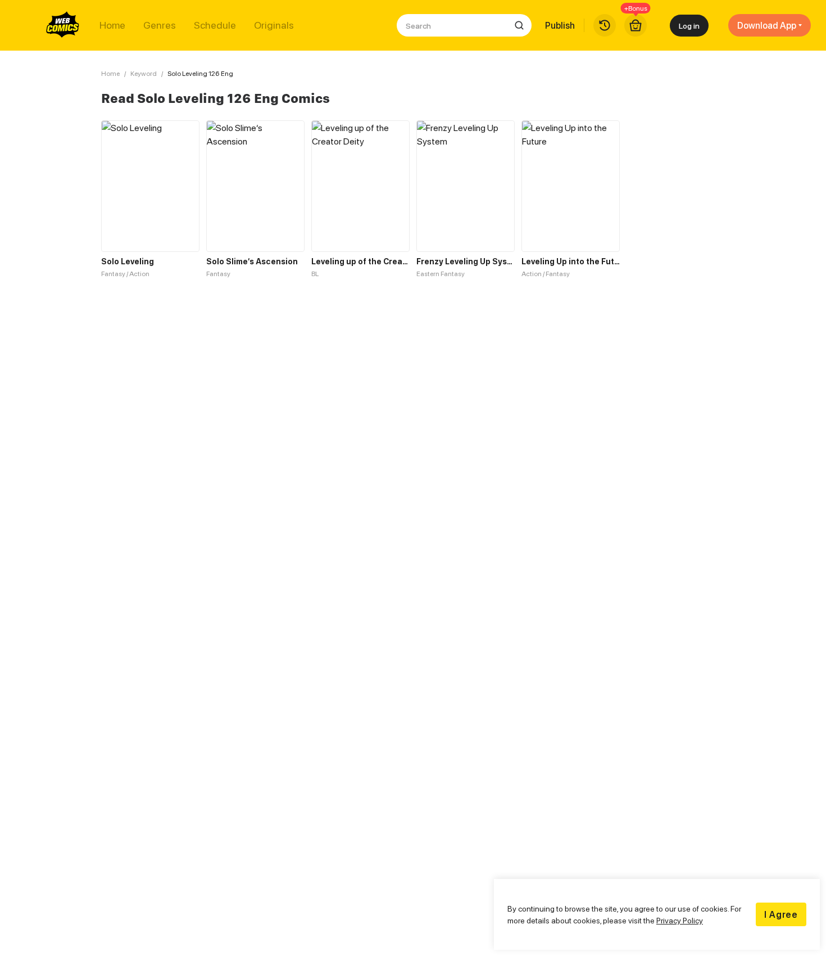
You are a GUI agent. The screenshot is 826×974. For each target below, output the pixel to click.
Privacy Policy (679, 920)
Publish (560, 25)
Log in (689, 25)
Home (112, 25)
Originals (274, 25)
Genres (159, 25)
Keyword (143, 73)
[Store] (635, 25)
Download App (766, 25)
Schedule (215, 25)
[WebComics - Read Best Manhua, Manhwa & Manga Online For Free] (62, 25)
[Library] (604, 25)
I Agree (781, 914)
